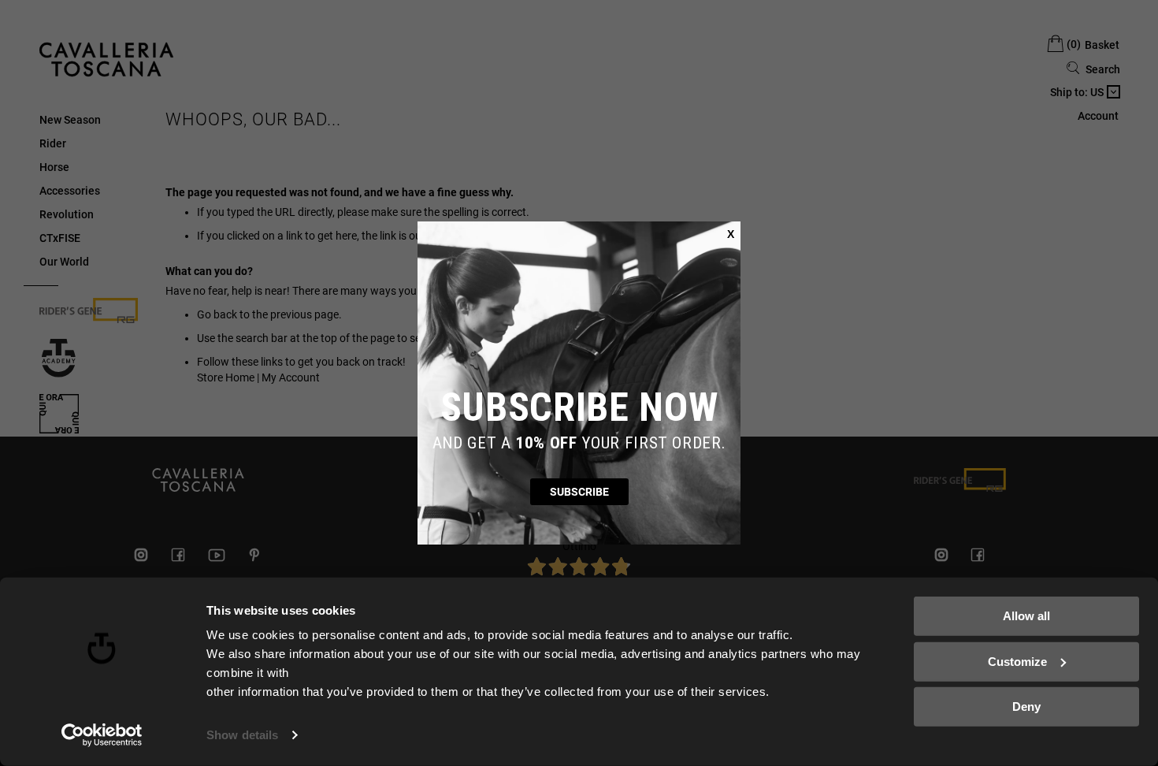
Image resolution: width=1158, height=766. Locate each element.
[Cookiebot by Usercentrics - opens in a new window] (102, 735)
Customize (1017, 660)
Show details (242, 735)
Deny (1026, 706)
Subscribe (579, 491)
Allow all (1026, 616)
